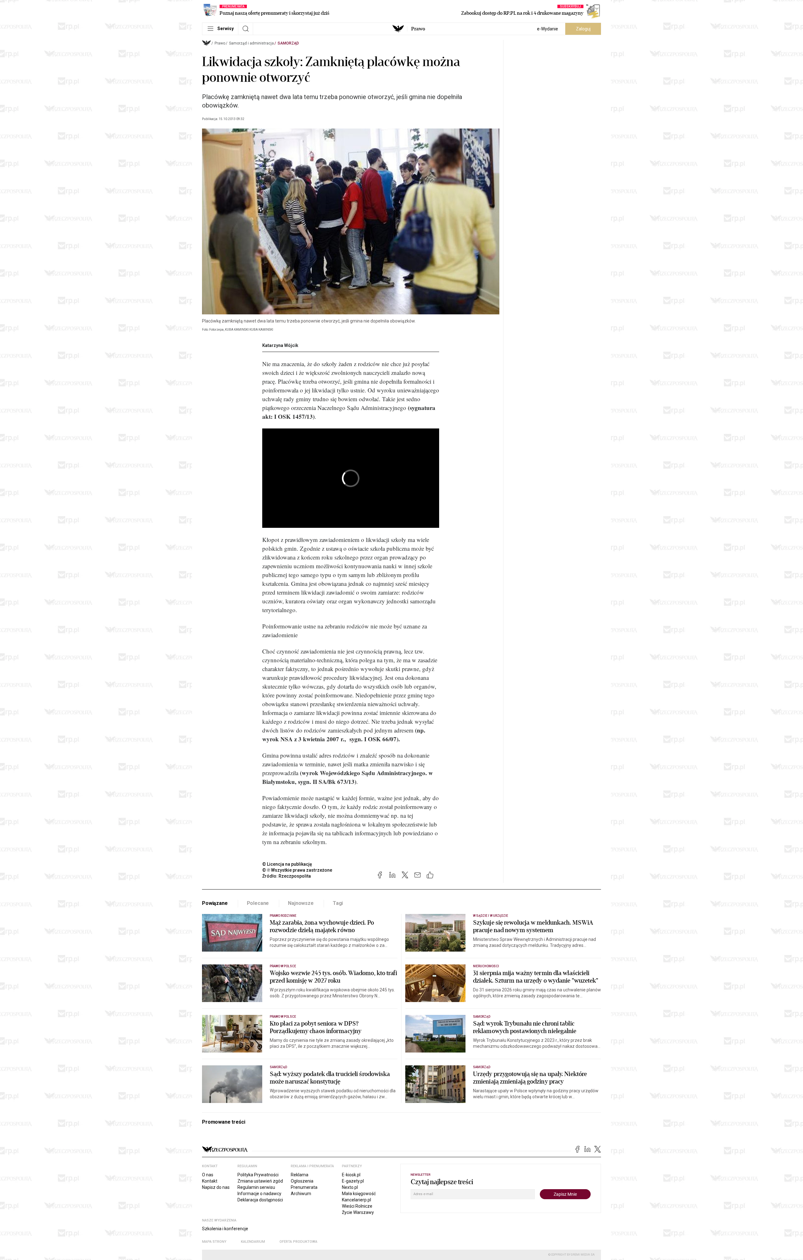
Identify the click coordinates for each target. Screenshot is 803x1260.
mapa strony (214, 1242)
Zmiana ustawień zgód (260, 1181)
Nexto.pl (350, 1187)
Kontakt (209, 1181)
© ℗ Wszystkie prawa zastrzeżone (297, 870)
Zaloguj (583, 28)
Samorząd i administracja (251, 43)
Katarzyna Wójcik (280, 345)
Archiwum (301, 1193)
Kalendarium (253, 1242)
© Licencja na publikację (287, 864)
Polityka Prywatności (258, 1174)
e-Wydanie (547, 28)
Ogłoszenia (302, 1181)
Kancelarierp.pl (356, 1199)
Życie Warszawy (358, 1212)
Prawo (418, 29)
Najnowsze (301, 903)
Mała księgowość (359, 1193)
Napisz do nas (216, 1187)
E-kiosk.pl (351, 1174)
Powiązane (215, 903)
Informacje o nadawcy (259, 1193)
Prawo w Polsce (283, 966)
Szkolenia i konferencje (225, 1228)
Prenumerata (304, 1187)
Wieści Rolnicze (357, 1206)
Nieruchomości (486, 966)
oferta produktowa (298, 1242)
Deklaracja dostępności (260, 1199)
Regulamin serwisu (256, 1187)
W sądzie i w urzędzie (490, 915)
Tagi (338, 903)
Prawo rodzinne (283, 915)
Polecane (258, 903)
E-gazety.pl (353, 1181)
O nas (207, 1174)
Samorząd (288, 43)
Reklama (299, 1174)
